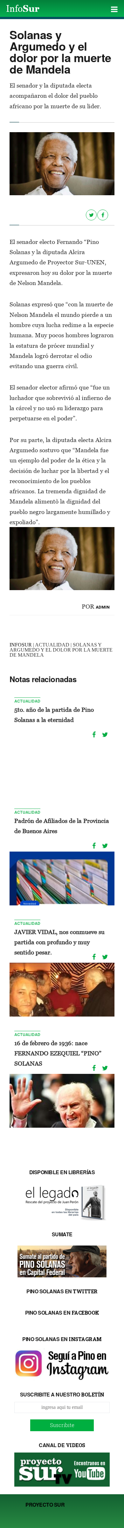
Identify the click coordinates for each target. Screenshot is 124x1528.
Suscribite (62, 1425)
